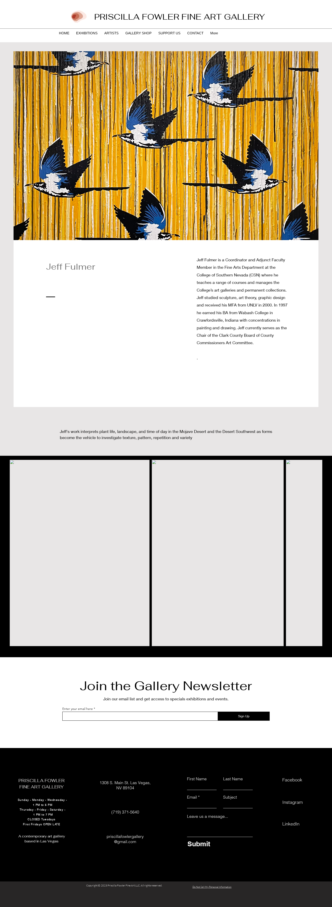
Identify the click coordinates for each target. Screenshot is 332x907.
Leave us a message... (207, 816)
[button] (80, 553)
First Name (197, 779)
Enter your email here (77, 708)
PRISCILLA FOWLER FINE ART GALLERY (179, 17)
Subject (230, 797)
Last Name (233, 779)
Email (192, 797)
